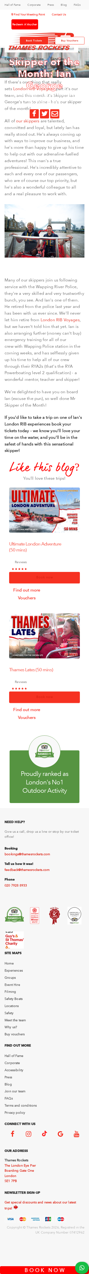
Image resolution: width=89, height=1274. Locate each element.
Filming (10, 991)
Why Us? (18, 74)
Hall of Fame (13, 4)
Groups (37, 59)
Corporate (34, 4)
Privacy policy (15, 1112)
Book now (44, 577)
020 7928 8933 (16, 885)
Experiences (15, 59)
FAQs (77, 4)
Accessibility (14, 1070)
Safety (39, 66)
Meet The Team (63, 66)
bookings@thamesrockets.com (27, 854)
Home (9, 963)
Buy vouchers (15, 1034)
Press (50, 4)
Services (57, 59)
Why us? (11, 1027)
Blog (64, 4)
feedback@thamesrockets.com (27, 870)
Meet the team (15, 1020)
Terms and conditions (21, 1105)
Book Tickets (34, 40)
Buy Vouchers (69, 40)
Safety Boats (14, 999)
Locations (19, 66)
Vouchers (26, 597)
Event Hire (12, 985)
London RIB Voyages (60, 319)
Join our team (15, 1091)
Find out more (26, 590)
